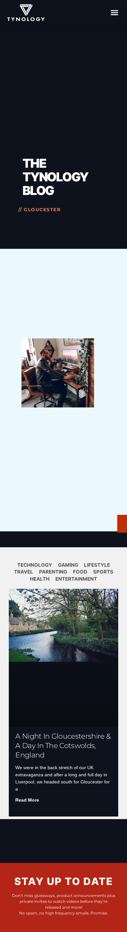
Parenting (53, 572)
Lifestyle (97, 565)
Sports (103, 572)
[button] (114, 12)
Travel (23, 572)
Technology (34, 565)
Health (39, 579)
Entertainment (76, 579)
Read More (27, 800)
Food (80, 572)
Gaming (68, 565)
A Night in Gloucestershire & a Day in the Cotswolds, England (62, 745)
